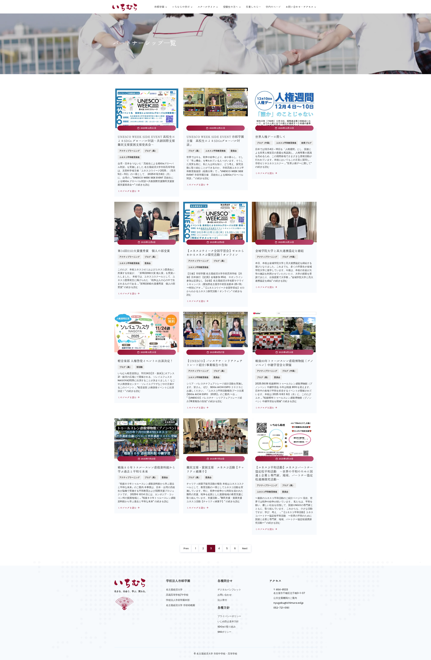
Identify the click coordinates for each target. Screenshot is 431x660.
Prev (186, 548)
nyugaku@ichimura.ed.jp (288, 603)
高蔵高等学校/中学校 (177, 594)
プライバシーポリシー (229, 616)
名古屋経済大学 (174, 589)
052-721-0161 (281, 607)
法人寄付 (222, 600)
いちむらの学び (181, 7)
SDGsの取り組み (227, 626)
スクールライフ (206, 7)
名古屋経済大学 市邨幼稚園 (180, 605)
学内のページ (273, 7)
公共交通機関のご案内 (285, 598)
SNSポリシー (224, 632)
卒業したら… (253, 7)
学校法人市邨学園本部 (178, 600)
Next (244, 548)
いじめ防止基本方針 (228, 621)
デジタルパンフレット (229, 589)
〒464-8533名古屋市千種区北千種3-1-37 (289, 591)
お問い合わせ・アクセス (299, 7)
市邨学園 (159, 7)
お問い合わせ (225, 594)
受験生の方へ (230, 7)
